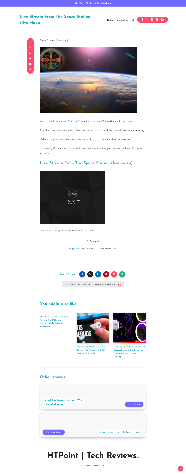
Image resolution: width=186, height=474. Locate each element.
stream (108, 248)
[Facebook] (142, 20)
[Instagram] (152, 20)
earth (83, 248)
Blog (92, 242)
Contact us (122, 20)
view (115, 248)
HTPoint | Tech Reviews (92, 456)
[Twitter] (147, 20)
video (97, 242)
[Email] (162, 20)
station (101, 248)
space (94, 248)
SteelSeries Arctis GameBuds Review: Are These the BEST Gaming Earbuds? (91, 350)
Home (110, 20)
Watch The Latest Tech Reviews (95, 3)
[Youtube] (157, 20)
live (88, 248)
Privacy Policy (100, 465)
